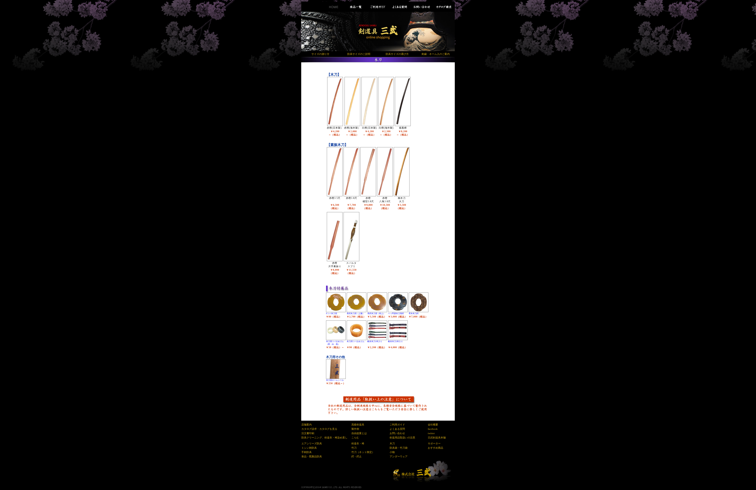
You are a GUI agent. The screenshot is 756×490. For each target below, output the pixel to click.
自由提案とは (359, 433)
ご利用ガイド (397, 424)
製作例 (355, 428)
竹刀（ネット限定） (362, 452)
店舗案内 (306, 424)
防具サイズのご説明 (358, 54)
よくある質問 (397, 428)
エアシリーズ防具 (311, 443)
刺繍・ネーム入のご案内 (436, 54)
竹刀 (354, 447)
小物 (392, 452)
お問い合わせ (397, 433)
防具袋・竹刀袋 (399, 447)
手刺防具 (306, 452)
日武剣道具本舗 (437, 437)
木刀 (392, 443)
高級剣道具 (357, 424)
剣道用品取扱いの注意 (402, 437)
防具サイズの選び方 (397, 54)
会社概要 (433, 424)
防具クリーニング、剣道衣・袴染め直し (324, 437)
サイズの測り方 (320, 54)
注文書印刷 (307, 433)
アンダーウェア (399, 456)
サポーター (434, 443)
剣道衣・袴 (357, 443)
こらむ (355, 437)
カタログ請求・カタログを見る (319, 428)
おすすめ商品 (435, 447)
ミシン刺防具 (309, 447)
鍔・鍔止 (356, 456)
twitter (431, 433)
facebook (433, 428)
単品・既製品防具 (311, 456)
